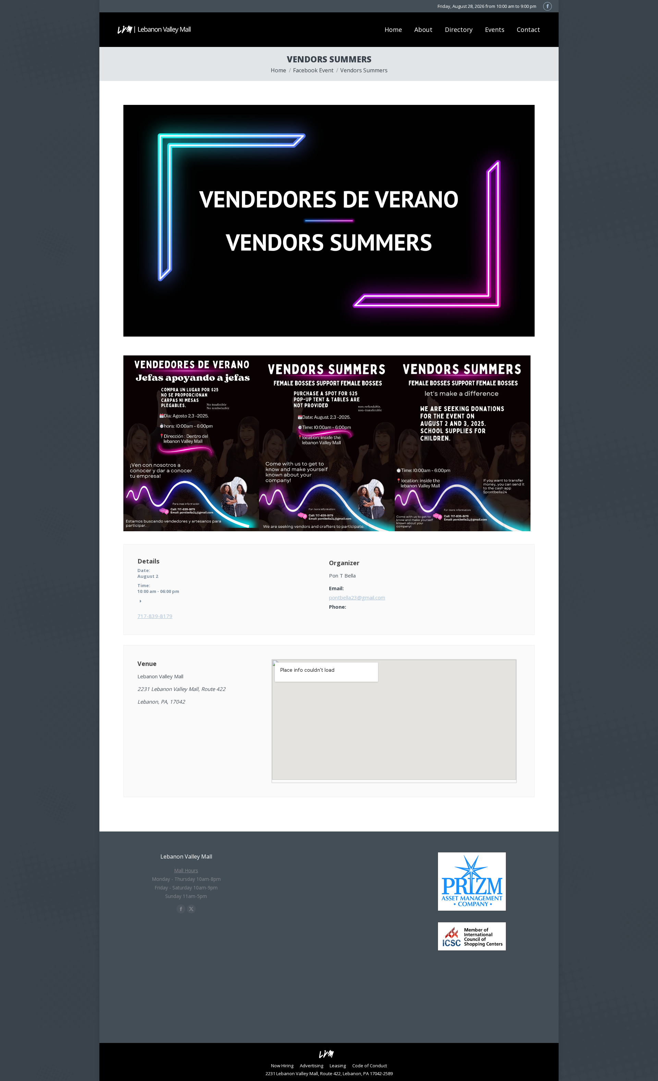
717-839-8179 (154, 615)
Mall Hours (186, 870)
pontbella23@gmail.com (357, 597)
